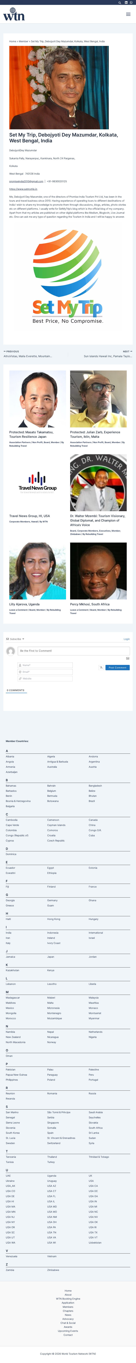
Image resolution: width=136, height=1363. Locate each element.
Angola (10, 761)
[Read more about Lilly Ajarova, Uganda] (37, 570)
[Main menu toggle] (128, 14)
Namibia (10, 1031)
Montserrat (95, 1013)
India (8, 932)
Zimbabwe (75, 534)
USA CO (10, 1191)
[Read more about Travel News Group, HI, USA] (37, 482)
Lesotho (52, 983)
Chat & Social (68, 1322)
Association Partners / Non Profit (26, 442)
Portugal (93, 1079)
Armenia (10, 766)
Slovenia (10, 1127)
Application (68, 1302)
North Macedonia (15, 1042)
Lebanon (11, 983)
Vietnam (52, 1256)
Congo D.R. (95, 830)
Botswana (53, 801)
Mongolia (11, 1013)
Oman (9, 1055)
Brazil (92, 801)
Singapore (53, 1122)
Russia (92, 1093)
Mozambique (54, 1018)
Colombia (11, 830)
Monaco (93, 1008)
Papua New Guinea (16, 1074)
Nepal (50, 1031)
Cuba (92, 835)
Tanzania (11, 1156)
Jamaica (10, 956)
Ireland (51, 937)
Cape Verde (12, 825)
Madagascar (13, 997)
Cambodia (11, 819)
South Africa (95, 1127)
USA (91, 1180)
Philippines (12, 1079)
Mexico (10, 1008)
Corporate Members (19, 521)
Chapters (68, 1310)
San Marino (12, 1112)
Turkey (51, 1162)
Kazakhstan (12, 970)
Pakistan (10, 1069)
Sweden (10, 1143)
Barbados (11, 790)
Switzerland (53, 1143)
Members (68, 1306)
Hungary (93, 919)
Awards (68, 1326)
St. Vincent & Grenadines (61, 1138)
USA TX (93, 1232)
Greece (10, 905)
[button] (119, 2)
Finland (51, 886)
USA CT (51, 1191)
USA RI (93, 1227)
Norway (51, 1042)
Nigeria (93, 1037)
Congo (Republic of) (17, 835)
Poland (51, 1079)
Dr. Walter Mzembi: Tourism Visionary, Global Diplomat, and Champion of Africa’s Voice (97, 520)
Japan (50, 956)
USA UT (10, 1237)
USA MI (93, 1206)
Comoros (52, 830)
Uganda (51, 1175)
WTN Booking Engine (68, 1298)
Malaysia (94, 997)
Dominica (11, 854)
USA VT (93, 1237)
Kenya (50, 970)
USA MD (52, 1206)
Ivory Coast (53, 943)
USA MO (52, 1211)
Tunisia (10, 1162)
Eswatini (10, 873)
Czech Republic (56, 840)
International (96, 932)
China (92, 825)
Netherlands (95, 1031)
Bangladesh (95, 785)
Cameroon (53, 819)
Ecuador (10, 867)
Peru (91, 1074)
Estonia (93, 867)
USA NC (93, 1211)
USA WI (51, 1242)
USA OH (52, 1222)
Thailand (52, 1156)
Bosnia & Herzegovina (18, 801)
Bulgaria (10, 806)
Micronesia (53, 1008)
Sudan (92, 1138)
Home (68, 1290)
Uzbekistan (95, 1242)
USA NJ (10, 1216)
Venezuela (11, 1256)
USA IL (51, 1201)
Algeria (51, 756)
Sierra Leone (13, 1122)
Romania (52, 1093)
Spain (50, 1132)
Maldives (11, 1002)
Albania (10, 756)
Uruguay (52, 1180)
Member (55, 442)
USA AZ (51, 1185)
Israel (92, 937)
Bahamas (11, 785)
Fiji (7, 886)
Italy (8, 943)
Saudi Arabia (96, 1112)
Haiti (8, 919)
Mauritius (94, 1002)
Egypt (50, 867)
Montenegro (54, 1013)
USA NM (52, 1216)
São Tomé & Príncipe (58, 1112)
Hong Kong (53, 919)
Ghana (92, 900)
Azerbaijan (12, 772)
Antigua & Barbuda (57, 761)
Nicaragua (53, 1037)
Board (47, 442)
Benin (9, 795)
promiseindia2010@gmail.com (26, 181)
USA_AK (10, 1185)
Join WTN (18, 2)
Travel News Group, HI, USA (29, 516)
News (68, 1314)
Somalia (51, 1127)
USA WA (10, 1242)
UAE (8, 1175)
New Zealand (13, 1037)
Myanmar (94, 1018)
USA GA (93, 1196)
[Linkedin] (126, 2)
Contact (68, 1334)
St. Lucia (10, 1138)
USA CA (93, 1185)
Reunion (10, 1093)
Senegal (10, 1117)
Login (126, 639)
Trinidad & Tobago (99, 1156)
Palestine (94, 1069)
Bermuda (52, 795)
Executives (104, 531)
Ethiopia (51, 873)
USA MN (10, 1211)
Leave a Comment (18, 610)
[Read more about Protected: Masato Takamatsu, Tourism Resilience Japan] (37, 398)
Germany (52, 900)
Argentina (94, 761)
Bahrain (51, 785)
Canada (93, 819)
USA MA (10, 1206)
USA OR (10, 1227)
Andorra (93, 756)
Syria (91, 1143)
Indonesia (52, 932)
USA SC (10, 1232)
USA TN (51, 1232)
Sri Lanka (94, 1132)
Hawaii (34, 521)
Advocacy (68, 1318)
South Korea (13, 1132)
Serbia (50, 1117)
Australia (52, 766)
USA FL (51, 1196)
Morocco (11, 1018)
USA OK (93, 1222)
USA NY (10, 1222)
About (68, 1294)
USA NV (93, 1216)
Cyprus (10, 840)
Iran (8, 937)
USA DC (93, 1191)
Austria (93, 766)
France (93, 886)
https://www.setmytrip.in (23, 189)
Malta (50, 1002)
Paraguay (52, 1074)
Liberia (92, 983)
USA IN (93, 1201)
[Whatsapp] (131, 2)
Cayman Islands (56, 825)
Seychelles (95, 1117)
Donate (7, 2)
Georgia (10, 900)
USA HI (10, 1201)
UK (90, 1175)
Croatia (51, 835)
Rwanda (10, 1098)
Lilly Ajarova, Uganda (24, 604)
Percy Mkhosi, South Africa (89, 604)
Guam (50, 905)
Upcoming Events (68, 1330)
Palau (50, 1069)
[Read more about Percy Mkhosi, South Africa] (98, 570)
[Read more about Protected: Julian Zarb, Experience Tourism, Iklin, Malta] (98, 398)
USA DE (10, 1196)
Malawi (51, 997)
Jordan (93, 956)
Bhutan (93, 795)
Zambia (10, 1270)
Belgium (51, 790)
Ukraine (10, 1180)
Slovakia (93, 1122)
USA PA (51, 1227)
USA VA (51, 1237)
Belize (92, 790)
